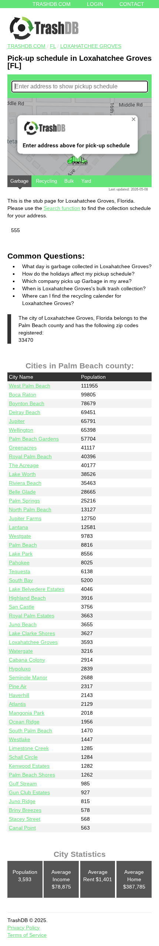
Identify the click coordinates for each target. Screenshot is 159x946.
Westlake (19, 739)
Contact (131, 4)
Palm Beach (23, 545)
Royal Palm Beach (30, 456)
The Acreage (24, 465)
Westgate (20, 536)
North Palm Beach (30, 509)
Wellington (21, 430)
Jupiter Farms (25, 518)
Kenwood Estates (29, 766)
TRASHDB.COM (26, 46)
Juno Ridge (22, 801)
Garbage (19, 181)
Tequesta (19, 571)
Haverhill (19, 695)
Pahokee (19, 562)
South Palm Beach (30, 730)
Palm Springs (24, 501)
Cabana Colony (27, 660)
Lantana (18, 527)
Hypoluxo (20, 669)
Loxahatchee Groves (90, 46)
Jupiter (17, 421)
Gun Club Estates (29, 792)
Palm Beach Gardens (34, 439)
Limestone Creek (29, 748)
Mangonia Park (26, 713)
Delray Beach (24, 412)
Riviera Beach (25, 483)
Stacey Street (24, 819)
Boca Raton (22, 394)
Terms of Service (27, 935)
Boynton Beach (26, 403)
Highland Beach (27, 598)
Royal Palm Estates (31, 616)
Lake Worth (22, 474)
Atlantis (17, 704)
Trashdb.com (52, 4)
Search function (62, 208)
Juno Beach (23, 624)
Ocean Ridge (24, 722)
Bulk (69, 181)
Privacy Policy (23, 928)
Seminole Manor (28, 677)
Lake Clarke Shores (32, 633)
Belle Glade (22, 492)
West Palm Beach (29, 386)
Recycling (46, 181)
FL (53, 46)
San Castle (21, 607)
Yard (86, 181)
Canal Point (22, 828)
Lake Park (21, 554)
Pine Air (18, 686)
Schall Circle (23, 757)
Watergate (21, 651)
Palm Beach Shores (32, 775)
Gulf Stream (23, 783)
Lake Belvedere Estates (36, 589)
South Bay (21, 580)
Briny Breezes (25, 810)
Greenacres (23, 448)
